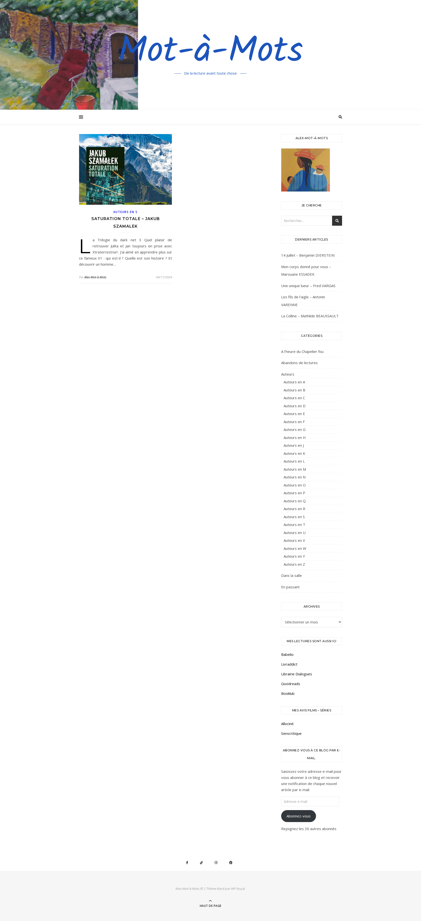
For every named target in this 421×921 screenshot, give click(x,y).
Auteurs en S (125, 212)
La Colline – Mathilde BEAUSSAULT (310, 315)
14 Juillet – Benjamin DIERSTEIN (308, 255)
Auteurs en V (294, 540)
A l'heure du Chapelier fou (302, 351)
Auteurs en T (294, 524)
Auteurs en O (295, 485)
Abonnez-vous (299, 816)
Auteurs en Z (294, 564)
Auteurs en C (294, 397)
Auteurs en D (295, 405)
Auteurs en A (294, 381)
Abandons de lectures (299, 362)
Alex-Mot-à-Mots (95, 277)
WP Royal (238, 888)
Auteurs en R (294, 508)
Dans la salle (291, 575)
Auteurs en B (294, 390)
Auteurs (287, 374)
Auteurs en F (294, 421)
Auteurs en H (295, 437)
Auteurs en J (294, 445)
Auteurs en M (295, 469)
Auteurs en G (295, 429)
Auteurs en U (295, 532)
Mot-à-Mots (210, 52)
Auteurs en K (294, 453)
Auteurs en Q (295, 500)
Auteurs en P (294, 492)
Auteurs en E (294, 413)
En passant (290, 586)
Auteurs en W (295, 548)
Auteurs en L (294, 461)
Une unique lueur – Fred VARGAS (308, 285)
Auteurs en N (295, 477)
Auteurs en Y (294, 556)
